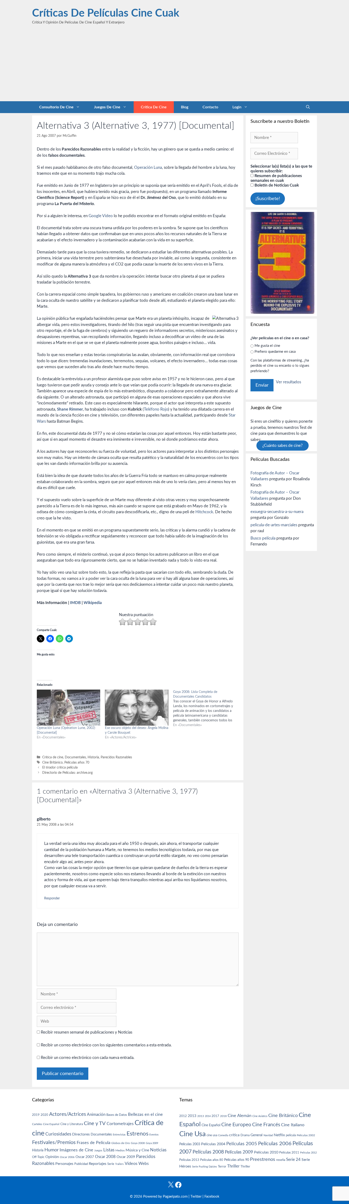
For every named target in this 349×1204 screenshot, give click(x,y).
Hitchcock (204, 512)
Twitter (196, 1196)
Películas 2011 (289, 1152)
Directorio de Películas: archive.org (67, 772)
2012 (183, 1116)
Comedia (223, 1135)
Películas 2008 (208, 1151)
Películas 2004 (213, 1144)
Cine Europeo (236, 1124)
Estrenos (137, 1134)
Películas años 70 (76, 762)
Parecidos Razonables (116, 757)
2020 (44, 1115)
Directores (81, 1134)
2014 (208, 1116)
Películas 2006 (275, 1143)
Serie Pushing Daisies (204, 1166)
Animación (96, 1114)
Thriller (233, 1166)
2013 (192, 1116)
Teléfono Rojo (156, 409)
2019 (36, 1115)
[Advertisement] (174, 65)
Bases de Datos (116, 1115)
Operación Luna (148, 167)
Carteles (37, 1124)
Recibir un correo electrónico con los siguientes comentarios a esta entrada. (106, 1045)
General (256, 1135)
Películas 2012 (308, 1152)
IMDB (75, 603)
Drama (245, 1135)
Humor (51, 1150)
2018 (223, 1116)
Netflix (279, 1135)
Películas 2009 (239, 1152)
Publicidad (81, 1164)
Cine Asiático (259, 1116)
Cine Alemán (239, 1116)
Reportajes (97, 1164)
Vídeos (131, 1164)
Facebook (211, 1196)
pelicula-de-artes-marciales (273, 525)
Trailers (119, 1164)
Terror (222, 1166)
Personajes (64, 1164)
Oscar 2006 (67, 1157)
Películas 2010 (266, 1152)
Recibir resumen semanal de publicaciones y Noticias (86, 1032)
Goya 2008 (138, 1143)
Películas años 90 (236, 1160)
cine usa (212, 1135)
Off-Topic (38, 1157)
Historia (93, 757)
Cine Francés (266, 1124)
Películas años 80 (211, 1160)
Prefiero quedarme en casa (275, 351)
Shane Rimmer (70, 409)
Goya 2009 (152, 1143)
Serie (110, 1164)
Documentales (75, 757)
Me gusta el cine (267, 346)
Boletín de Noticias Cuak (276, 185)
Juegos (98, 1150)
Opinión (52, 1157)
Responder (52, 898)
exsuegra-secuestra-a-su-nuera (276, 512)
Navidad (268, 1135)
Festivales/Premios (54, 1142)
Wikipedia (93, 603)
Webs (143, 1164)
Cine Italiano (292, 1125)
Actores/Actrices (67, 1114)
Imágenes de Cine (76, 1150)
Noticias (158, 1150)
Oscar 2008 (105, 1157)
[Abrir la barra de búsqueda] (308, 107)
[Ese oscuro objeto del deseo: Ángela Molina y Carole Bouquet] (136, 708)
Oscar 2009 (126, 1157)
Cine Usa (192, 1134)
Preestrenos (262, 1159)
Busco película (262, 538)
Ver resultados (288, 382)
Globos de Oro (120, 1143)
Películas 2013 (189, 1159)
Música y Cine (137, 1150)
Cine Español (51, 1124)
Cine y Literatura (71, 1124)
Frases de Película (93, 1142)
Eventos (154, 1134)
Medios (120, 1150)
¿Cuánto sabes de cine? (282, 446)
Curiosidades (58, 1134)
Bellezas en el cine (145, 1114)
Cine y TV (95, 1123)
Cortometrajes (120, 1124)
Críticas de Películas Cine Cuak (105, 13)
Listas (108, 1150)
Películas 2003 (189, 1144)
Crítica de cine (154, 107)
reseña (280, 1160)
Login (236, 107)
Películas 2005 (241, 1143)
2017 (215, 1116)
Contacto (210, 107)
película (291, 1135)
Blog (184, 107)
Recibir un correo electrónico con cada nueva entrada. (87, 1058)
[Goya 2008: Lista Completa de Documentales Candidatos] (207, 709)
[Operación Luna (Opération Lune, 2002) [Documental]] (68, 708)
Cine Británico (52, 762)
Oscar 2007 (84, 1157)
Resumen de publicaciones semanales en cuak (276, 178)
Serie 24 (293, 1160)
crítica (234, 1135)
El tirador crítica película (60, 767)
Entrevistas (119, 1134)
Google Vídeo (101, 216)
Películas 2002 (306, 1135)
